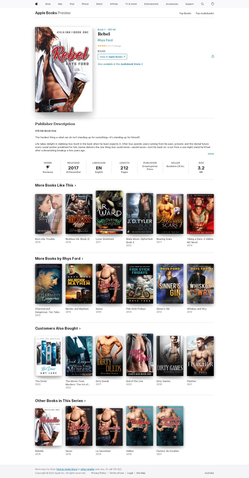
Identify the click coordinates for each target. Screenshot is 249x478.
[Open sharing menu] (212, 56)
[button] (202, 4)
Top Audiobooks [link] (205, 13)
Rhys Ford (105, 40)
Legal (130, 473)
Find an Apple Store (67, 469)
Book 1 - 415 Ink (107, 29)
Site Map (140, 473)
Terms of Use (116, 473)
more (211, 153)
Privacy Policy (98, 473)
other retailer (87, 469)
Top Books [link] (185, 13)
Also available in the (119, 64)
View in (111, 56)
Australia (209, 473)
